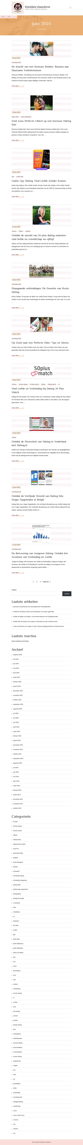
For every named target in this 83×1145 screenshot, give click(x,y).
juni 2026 (16, 663)
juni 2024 (16, 772)
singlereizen (17, 1061)
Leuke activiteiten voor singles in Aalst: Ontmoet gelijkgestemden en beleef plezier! (38, 626)
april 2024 (16, 781)
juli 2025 (15, 713)
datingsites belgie (18, 898)
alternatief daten (18, 853)
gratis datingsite (26, 116)
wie (14, 1133)
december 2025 (18, 691)
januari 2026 (17, 686)
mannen (15, 984)
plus (14, 1029)
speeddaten (16, 1083)
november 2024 (18, 749)
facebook (16, 921)
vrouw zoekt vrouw (18, 1115)
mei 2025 (16, 722)
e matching (16, 903)
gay (13, 176)
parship (15, 1020)
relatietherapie (17, 1038)
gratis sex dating (18, 952)
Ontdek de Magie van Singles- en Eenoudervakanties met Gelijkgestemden (35, 616)
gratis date (15, 116)
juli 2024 (15, 767)
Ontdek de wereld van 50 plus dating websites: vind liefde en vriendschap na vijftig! (39, 237)
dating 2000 (16, 885)
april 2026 (16, 673)
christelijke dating (18, 876)
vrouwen (15, 1120)
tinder (15, 1088)
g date (15, 930)
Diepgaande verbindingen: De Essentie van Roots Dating (40, 290)
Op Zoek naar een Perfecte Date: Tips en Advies (40, 342)
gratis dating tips (18, 943)
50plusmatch (52, 384)
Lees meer (15, 86)
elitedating (16, 912)
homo (15, 966)
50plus (21, 231)
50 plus (14, 231)
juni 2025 (16, 718)
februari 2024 (17, 790)
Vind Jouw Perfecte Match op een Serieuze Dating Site (41, 123)
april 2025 (16, 727)
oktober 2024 (17, 754)
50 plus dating (23, 384)
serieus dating (17, 1056)
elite (14, 907)
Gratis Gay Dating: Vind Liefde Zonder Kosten (39, 180)
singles (15, 1065)
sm (14, 1079)
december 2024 (18, 745)
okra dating (16, 1011)
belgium (15, 857)
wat (14, 1124)
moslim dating (17, 993)
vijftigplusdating (18, 1101)
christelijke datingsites (20, 880)
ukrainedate (16, 1092)
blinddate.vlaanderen (37, 6)
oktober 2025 (17, 700)
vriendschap (17, 1106)
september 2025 (18, 704)
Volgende (45, 582)
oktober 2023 (17, 808)
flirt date (15, 925)
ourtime (15, 1016)
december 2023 (18, 799)
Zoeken (14, 590)
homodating (16, 970)
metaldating (16, 989)
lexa (14, 975)
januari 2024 (17, 794)
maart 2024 (16, 785)
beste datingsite (18, 862)
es (14, 916)
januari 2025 (17, 740)
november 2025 (18, 695)
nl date (14, 437)
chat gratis (16, 871)
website (27, 231)
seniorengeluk (17, 1052)
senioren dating (18, 1043)
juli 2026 (15, 659)
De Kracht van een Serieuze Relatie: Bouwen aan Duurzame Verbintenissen (40, 68)
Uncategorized (16, 62)
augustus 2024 (17, 763)
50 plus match (34, 384)
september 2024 (18, 758)
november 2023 (18, 804)
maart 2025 (16, 731)
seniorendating (17, 1047)
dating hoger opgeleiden (20, 889)
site (14, 1070)
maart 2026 (16, 677)
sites (14, 1074)
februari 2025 (17, 736)
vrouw (15, 1110)
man (14, 979)
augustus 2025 (17, 709)
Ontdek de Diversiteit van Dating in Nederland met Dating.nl (39, 443)
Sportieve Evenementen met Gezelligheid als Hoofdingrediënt (31, 606)
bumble (15, 867)
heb (14, 957)
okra (14, 1007)
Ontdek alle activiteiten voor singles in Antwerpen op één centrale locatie (35, 621)
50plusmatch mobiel (19, 844)
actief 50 (16, 848)
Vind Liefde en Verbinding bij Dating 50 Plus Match (38, 390)
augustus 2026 (17, 654)
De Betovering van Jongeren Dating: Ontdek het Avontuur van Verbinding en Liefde (40, 555)
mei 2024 (16, 776)
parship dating (17, 1025)
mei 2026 (16, 668)
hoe (14, 961)
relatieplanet (17, 1034)
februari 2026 (17, 681)
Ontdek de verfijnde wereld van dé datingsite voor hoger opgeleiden (33, 611)
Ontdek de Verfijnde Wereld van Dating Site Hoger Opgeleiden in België (37, 498)
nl (58, 384)
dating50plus (17, 894)
